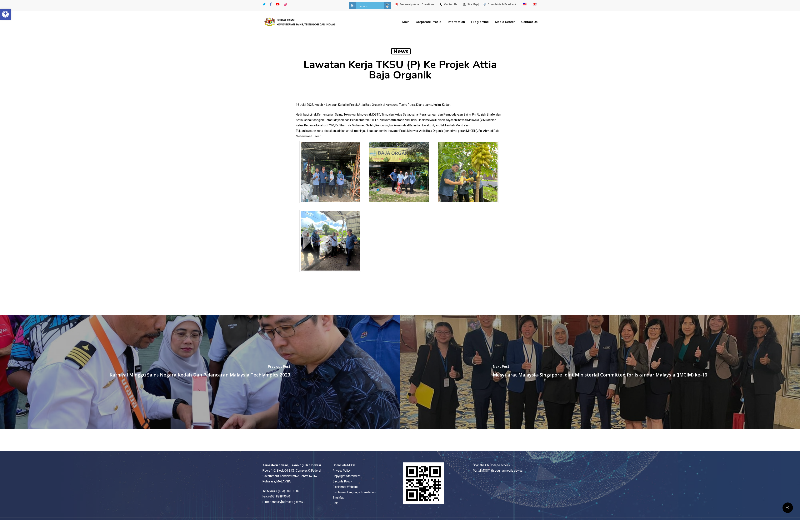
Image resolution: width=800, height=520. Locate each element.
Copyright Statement (346, 476)
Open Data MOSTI (344, 465)
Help (336, 503)
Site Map (338, 497)
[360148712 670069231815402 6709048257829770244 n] (330, 274)
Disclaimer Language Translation (354, 492)
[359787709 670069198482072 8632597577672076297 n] (468, 205)
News (401, 51)
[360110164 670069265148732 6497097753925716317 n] (330, 205)
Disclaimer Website (345, 487)
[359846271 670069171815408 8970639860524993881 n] (399, 205)
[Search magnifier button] (387, 5)
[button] (5, 14)
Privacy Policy (342, 470)
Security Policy (342, 481)
